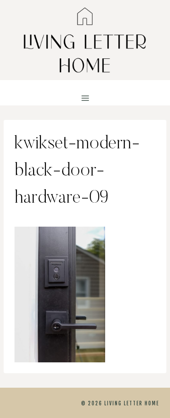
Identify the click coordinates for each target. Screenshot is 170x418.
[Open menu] (85, 98)
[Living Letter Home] (85, 40)
